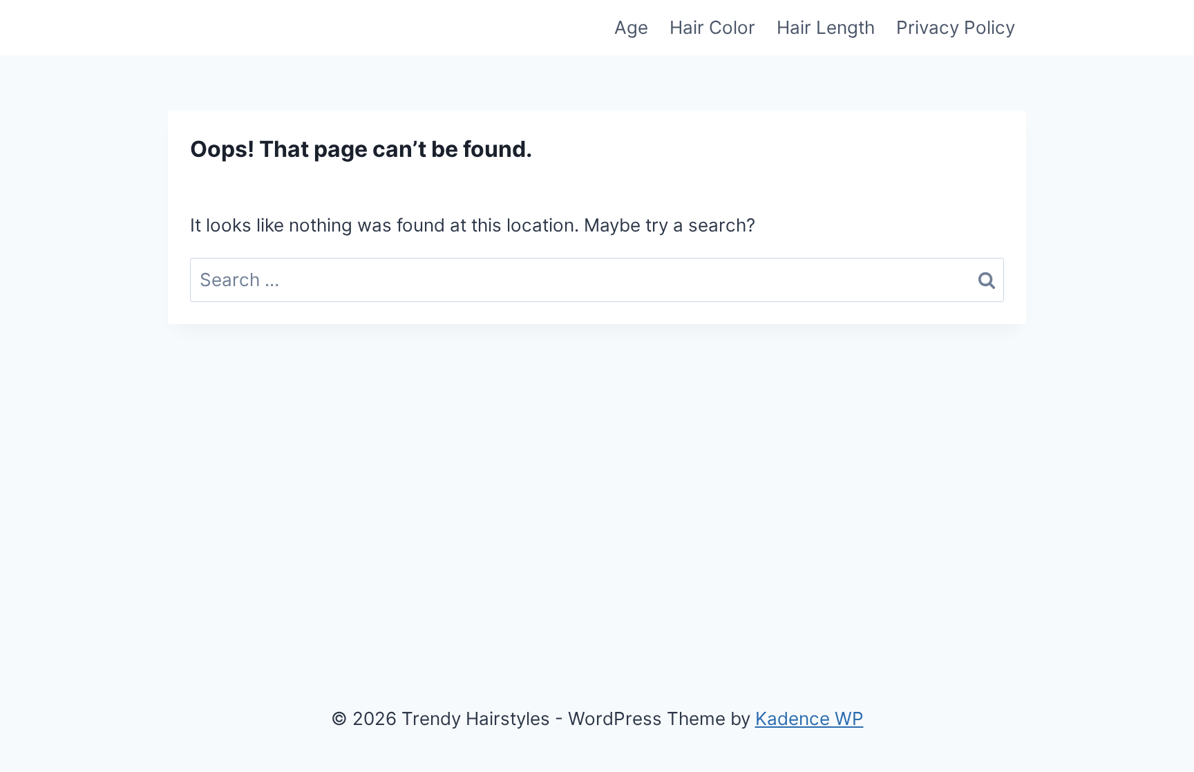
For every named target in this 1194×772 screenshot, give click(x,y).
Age (631, 27)
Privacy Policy (955, 27)
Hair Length (826, 27)
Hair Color (712, 27)
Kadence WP (809, 718)
